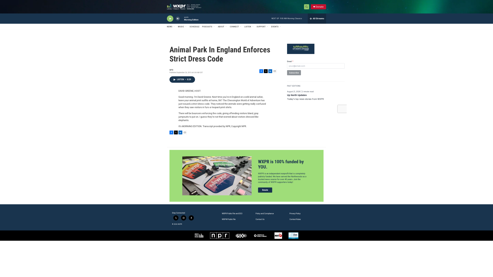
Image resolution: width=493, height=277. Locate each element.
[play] (170, 18)
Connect (234, 27)
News (169, 27)
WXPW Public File (229, 219)
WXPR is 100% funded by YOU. (281, 164)
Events (275, 27)
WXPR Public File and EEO (232, 214)
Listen (247, 27)
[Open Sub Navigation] (174, 27)
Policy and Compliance (265, 214)
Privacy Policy (295, 214)
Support (261, 27)
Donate (320, 6)
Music (181, 27)
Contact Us (260, 219)
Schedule (195, 27)
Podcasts (207, 27)
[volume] (178, 19)
